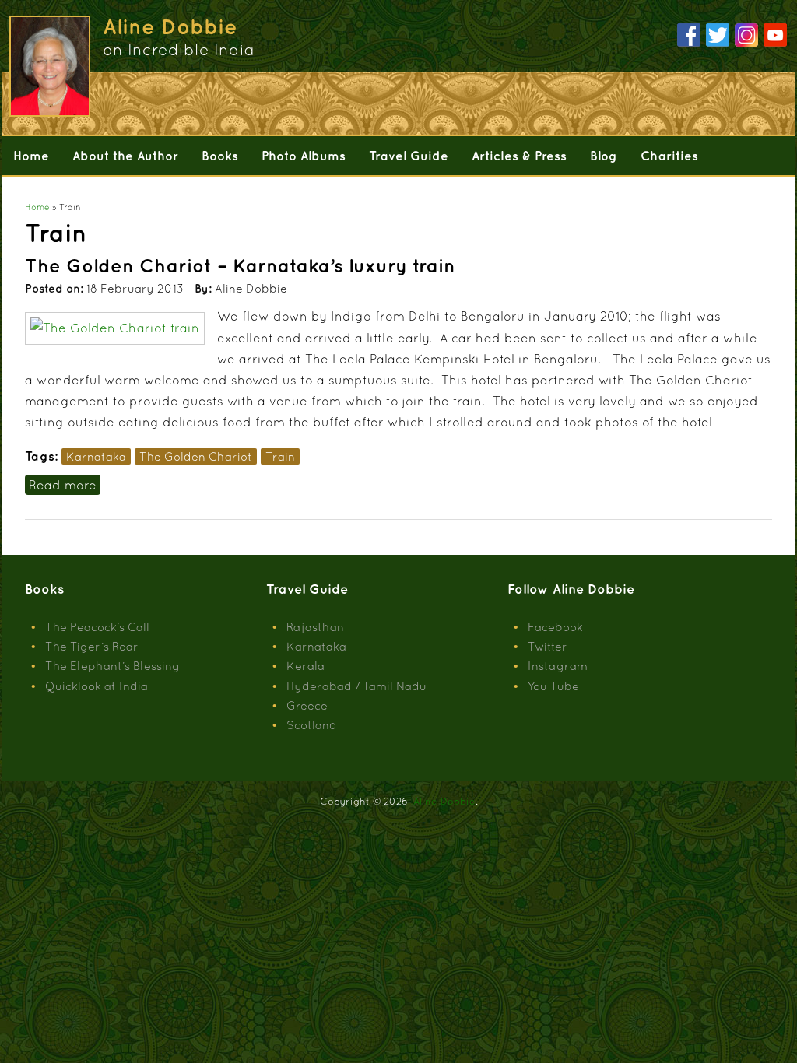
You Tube (553, 686)
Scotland (311, 724)
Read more (64, 485)
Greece (307, 705)
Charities (669, 156)
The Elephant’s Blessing (112, 665)
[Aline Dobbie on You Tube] (775, 35)
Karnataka (96, 456)
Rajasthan (315, 626)
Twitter (547, 646)
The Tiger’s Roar (92, 646)
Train (280, 456)
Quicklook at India (96, 686)
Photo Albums (304, 156)
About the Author (125, 156)
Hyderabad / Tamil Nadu (356, 686)
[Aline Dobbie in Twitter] (717, 35)
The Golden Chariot (195, 456)
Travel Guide (408, 156)
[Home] (48, 66)
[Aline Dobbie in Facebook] (688, 35)
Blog (603, 156)
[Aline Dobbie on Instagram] (746, 35)
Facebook (555, 626)
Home (31, 156)
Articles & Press (519, 156)
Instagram (558, 665)
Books (220, 156)
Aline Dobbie (444, 801)
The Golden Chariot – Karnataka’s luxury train (240, 265)
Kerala (305, 665)
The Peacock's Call (97, 626)
